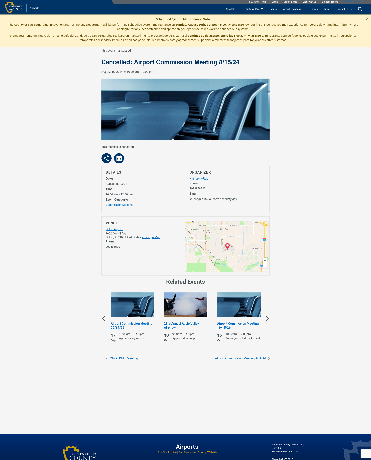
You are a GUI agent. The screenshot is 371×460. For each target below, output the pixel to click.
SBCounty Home (257, 2)
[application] (227, 246)
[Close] (367, 19)
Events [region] (273, 9)
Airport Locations (292, 9)
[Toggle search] (360, 9)
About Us (230, 9)
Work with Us (309, 2)
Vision (275, 2)
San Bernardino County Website (198, 452)
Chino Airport (114, 229)
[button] (265, 260)
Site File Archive (167, 452)
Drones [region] (314, 9)
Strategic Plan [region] (252, 9)
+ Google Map (151, 237)
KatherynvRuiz (199, 178)
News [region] (327, 9)
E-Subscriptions (330, 2)
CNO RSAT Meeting (123, 358)
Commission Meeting (119, 204)
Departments (290, 2)
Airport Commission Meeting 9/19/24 (241, 358)
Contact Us (342, 9)
